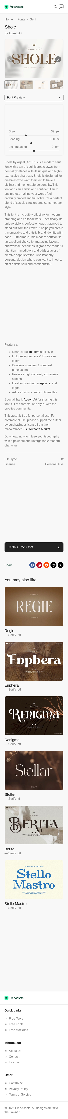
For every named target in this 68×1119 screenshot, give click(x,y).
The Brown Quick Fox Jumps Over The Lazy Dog (32, 116)
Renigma (12, 740)
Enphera (12, 685)
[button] (61, 7)
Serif (33, 19)
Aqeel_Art (30, 399)
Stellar (10, 794)
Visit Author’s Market (36, 429)
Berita (9, 849)
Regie (9, 631)
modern (34, 351)
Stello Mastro (16, 904)
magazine (43, 383)
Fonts (21, 19)
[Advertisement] (34, 304)
